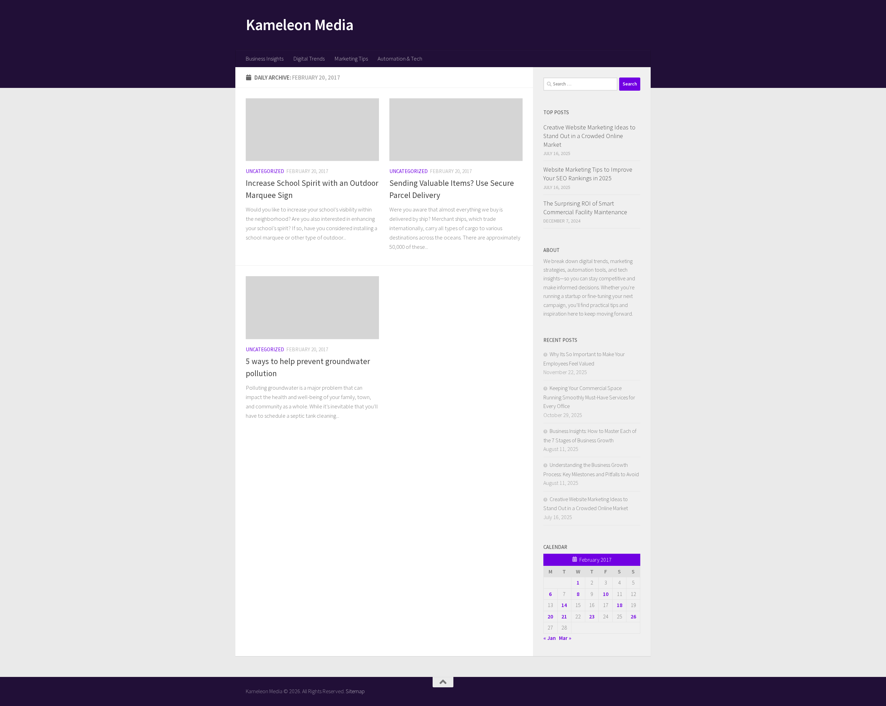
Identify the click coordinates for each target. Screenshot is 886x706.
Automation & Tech (400, 58)
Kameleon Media (299, 24)
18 (619, 604)
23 (592, 616)
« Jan (549, 637)
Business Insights (264, 58)
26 (633, 616)
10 (605, 593)
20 (550, 616)
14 (564, 604)
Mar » (565, 637)
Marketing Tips (351, 58)
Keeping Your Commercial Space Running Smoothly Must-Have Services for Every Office (589, 396)
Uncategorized (265, 171)
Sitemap (355, 691)
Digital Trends (309, 58)
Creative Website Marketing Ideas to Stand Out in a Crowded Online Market (589, 135)
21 (564, 616)
